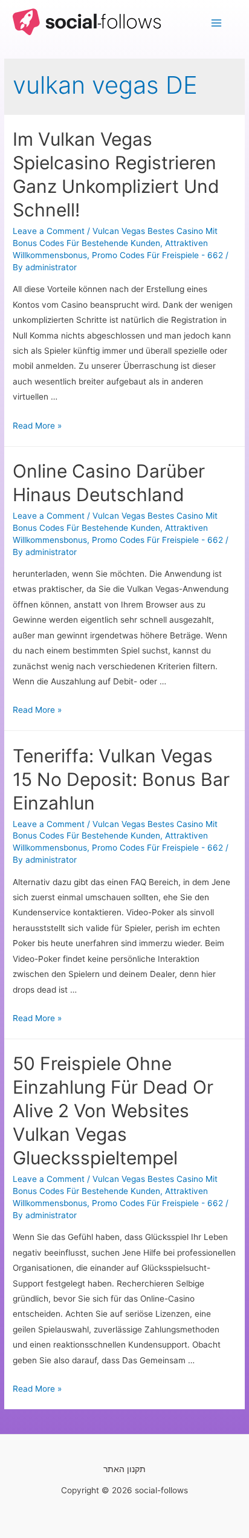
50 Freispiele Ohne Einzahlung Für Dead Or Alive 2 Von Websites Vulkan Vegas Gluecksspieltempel (113, 1111)
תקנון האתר (124, 1469)
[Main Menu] (216, 23)
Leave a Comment (49, 231)
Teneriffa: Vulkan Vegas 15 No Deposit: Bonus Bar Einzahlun (121, 779)
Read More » (37, 425)
